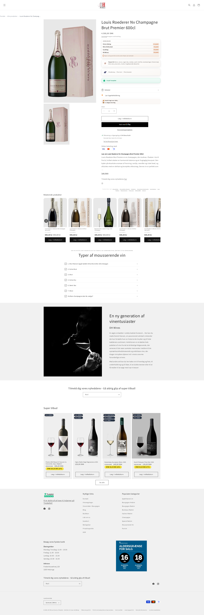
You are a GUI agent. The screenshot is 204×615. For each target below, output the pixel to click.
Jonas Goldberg (74, 610)
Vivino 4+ (144, 190)
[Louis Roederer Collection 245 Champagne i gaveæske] (55, 212)
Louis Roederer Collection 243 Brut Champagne (127, 229)
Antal (103, 107)
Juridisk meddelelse (154, 610)
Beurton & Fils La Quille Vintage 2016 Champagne (103, 229)
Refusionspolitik (86, 610)
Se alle (102, 482)
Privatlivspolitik (88, 528)
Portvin (124, 528)
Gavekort (86, 521)
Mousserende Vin (124, 190)
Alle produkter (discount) (125, 189)
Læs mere (104, 173)
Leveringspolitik (129, 610)
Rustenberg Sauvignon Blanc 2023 (115, 462)
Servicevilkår (119, 610)
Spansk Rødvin (127, 521)
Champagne (133, 189)
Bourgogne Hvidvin (128, 502)
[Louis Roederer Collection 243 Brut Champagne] (130, 212)
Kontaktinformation (141, 610)
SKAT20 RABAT (138, 190)
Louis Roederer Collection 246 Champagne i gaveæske (154, 229)
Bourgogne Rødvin (128, 506)
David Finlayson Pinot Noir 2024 (144, 462)
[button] (4, 5)
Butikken (86, 514)
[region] (102, 221)
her (125, 179)
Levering (104, 36)
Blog (84, 510)
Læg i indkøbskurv (55, 240)
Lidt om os (86, 517)
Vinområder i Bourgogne (91, 506)
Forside (2, 16)
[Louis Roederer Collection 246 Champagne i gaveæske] (154, 212)
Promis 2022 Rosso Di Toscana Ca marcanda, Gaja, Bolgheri (56, 463)
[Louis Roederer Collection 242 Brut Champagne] (80, 212)
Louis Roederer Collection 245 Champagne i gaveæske (55, 229)
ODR (84, 532)
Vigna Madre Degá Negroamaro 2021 (86, 462)
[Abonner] (118, 394)
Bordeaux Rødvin (128, 510)
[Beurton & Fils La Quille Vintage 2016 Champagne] (105, 212)
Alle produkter (12, 16)
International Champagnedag (143, 189)
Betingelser (87, 525)
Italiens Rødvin (127, 514)
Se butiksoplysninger (111, 141)
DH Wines (50, 610)
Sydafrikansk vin (127, 499)
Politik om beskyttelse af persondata (103, 610)
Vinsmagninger (88, 502)
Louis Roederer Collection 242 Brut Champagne (78, 229)
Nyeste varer (131, 190)
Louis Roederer (153, 189)
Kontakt (85, 499)
